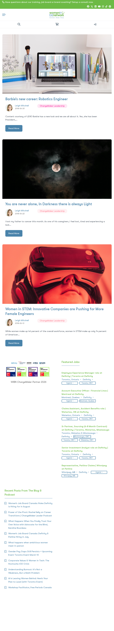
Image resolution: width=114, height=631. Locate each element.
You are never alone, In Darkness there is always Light (48, 204)
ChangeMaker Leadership (52, 106)
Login (95, 24)
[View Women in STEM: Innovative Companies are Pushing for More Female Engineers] (57, 274)
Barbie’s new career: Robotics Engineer (36, 99)
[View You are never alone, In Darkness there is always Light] (57, 169)
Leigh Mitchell (22, 105)
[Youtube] (99, 6)
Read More (13, 128)
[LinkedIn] (95, 6)
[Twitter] (92, 6)
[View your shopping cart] (57, 24)
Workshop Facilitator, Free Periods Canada (30, 587)
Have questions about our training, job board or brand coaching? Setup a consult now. (49, 2)
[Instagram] (103, 6)
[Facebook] (88, 6)
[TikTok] (106, 6)
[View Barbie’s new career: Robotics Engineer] (57, 64)
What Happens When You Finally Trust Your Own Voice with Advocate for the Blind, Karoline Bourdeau (29, 524)
